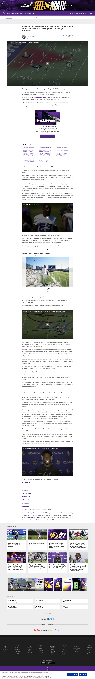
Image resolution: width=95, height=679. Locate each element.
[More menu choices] (33, 13)
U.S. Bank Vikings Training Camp (37, 97)
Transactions (5, 649)
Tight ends (25, 490)
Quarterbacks (26, 482)
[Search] (69, 13)
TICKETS (52, 136)
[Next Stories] (85, 584)
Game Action (41, 648)
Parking (52, 649)
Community (89, 641)
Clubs (64, 656)
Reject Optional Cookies (73, 674)
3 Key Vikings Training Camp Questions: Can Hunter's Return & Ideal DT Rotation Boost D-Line (62, 149)
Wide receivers (26, 487)
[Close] (93, 674)
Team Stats (5, 651)
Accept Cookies (83, 674)
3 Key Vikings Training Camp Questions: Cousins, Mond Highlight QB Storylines (61, 154)
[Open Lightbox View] (47, 275)
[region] (47, 675)
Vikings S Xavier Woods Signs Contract (36, 253)
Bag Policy (52, 644)
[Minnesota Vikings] (47, 669)
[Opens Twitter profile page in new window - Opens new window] (29, 38)
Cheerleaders (41, 650)
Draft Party (76, 651)
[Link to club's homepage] (3, 13)
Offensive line (26, 496)
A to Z (53, 641)
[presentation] (87, 574)
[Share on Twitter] (66, 36)
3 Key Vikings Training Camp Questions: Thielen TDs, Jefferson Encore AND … (45, 160)
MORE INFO (43, 136)
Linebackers (25, 503)
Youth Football (89, 647)
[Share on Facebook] (64, 36)
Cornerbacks (25, 506)
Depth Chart (5, 644)
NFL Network (29, 652)
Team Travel (41, 655)
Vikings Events (76, 644)
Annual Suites (64, 651)
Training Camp (76, 646)
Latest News (17, 641)
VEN (29, 644)
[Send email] (69, 36)
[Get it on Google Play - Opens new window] (51, 663)
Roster (5, 641)
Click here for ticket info (33, 517)
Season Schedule (77, 641)
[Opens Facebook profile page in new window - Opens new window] (27, 38)
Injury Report (17, 649)
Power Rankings (17, 653)
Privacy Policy (49, 677)
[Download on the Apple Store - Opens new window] (43, 663)
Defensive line (26, 500)
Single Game (64, 645)
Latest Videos (29, 641)
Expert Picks (17, 651)
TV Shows (29, 654)
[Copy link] (72, 36)
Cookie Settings (62, 674)
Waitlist (64, 649)
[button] (47, 63)
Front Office (5, 656)
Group (64, 647)
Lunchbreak (17, 647)
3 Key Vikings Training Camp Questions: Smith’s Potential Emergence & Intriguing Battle (29, 160)
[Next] (57, 288)
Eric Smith (29, 35)
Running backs (26, 493)
